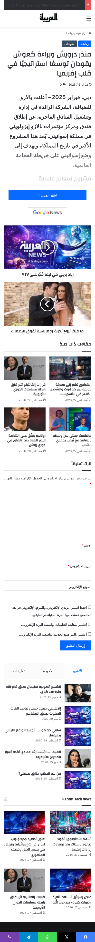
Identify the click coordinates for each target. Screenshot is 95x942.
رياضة (70, 33)
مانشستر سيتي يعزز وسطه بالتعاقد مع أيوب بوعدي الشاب (72, 440)
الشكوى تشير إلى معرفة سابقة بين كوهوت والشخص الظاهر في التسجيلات (70, 389)
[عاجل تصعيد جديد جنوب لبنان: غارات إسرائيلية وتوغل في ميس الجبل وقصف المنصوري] (24, 822)
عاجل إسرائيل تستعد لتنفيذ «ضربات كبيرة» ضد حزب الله (72, 900)
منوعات (69, 44)
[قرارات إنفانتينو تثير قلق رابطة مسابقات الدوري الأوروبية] (25, 368)
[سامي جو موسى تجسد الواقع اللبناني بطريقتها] (78, 737)
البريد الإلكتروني (79, 566)
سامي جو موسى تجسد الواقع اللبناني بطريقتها (33, 733)
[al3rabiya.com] (47, 18)
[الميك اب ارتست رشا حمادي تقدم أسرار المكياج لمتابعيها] (78, 758)
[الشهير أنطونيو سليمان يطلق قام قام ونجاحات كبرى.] (78, 693)
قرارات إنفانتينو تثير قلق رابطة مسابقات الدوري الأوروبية (28, 389)
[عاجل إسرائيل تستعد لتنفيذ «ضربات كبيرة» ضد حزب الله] (70, 880)
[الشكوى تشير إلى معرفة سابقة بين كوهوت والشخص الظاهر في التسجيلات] (70, 368)
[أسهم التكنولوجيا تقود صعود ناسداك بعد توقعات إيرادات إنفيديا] (70, 822)
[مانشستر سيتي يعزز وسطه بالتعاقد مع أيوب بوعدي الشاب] (70, 419)
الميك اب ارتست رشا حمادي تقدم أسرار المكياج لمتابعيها (33, 754)
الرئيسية (82, 33)
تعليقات (19, 671)
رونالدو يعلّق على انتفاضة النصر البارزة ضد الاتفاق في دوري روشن (26, 440)
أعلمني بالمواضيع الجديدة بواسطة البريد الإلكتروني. (53, 634)
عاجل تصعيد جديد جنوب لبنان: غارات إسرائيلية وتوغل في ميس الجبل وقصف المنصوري (24, 847)
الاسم (86, 545)
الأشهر (77, 671)
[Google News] (47, 212)
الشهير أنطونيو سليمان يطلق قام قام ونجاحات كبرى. (33, 689)
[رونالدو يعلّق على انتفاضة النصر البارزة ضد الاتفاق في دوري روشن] (25, 419)
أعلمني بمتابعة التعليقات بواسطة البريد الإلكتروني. (54, 625)
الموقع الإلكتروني (80, 587)
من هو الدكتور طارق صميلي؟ (39, 773)
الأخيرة (48, 671)
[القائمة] (88, 20)
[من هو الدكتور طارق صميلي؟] (78, 780)
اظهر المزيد (48, 195)
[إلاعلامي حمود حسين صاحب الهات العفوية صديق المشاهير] (78, 715)
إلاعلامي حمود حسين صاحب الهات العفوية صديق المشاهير (35, 711)
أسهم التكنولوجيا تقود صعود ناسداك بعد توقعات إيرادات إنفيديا (72, 844)
